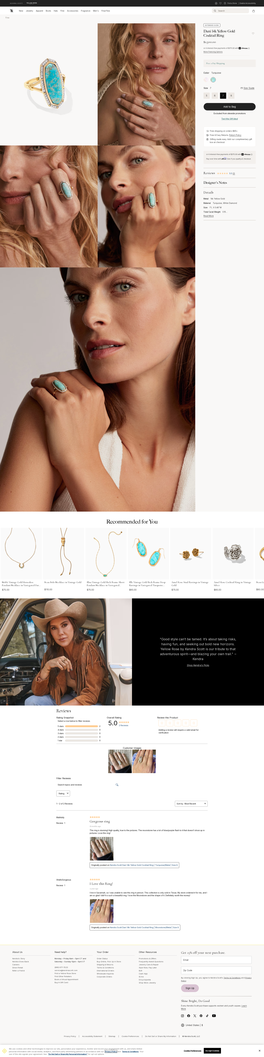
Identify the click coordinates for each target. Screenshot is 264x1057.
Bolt (140, 971)
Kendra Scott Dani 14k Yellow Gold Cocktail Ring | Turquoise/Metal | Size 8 (144, 865)
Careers (15, 964)
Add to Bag (229, 106)
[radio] (206, 79)
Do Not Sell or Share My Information (160, 1036)
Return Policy (235, 135)
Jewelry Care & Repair (149, 964)
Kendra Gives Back (20, 961)
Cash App (143, 974)
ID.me (141, 977)
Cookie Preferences (130, 1036)
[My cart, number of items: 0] (253, 10)
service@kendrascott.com (66, 970)
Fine (62, 11)
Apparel (39, 11)
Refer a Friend (18, 971)
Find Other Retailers (63, 976)
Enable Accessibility (248, 3)
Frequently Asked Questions (151, 961)
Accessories (72, 11)
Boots (48, 11)
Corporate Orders (104, 977)
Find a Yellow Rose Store (65, 973)
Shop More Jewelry (147, 983)
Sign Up (190, 988)
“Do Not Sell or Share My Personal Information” (67, 1054)
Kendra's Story (18, 958)
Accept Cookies (212, 1050)
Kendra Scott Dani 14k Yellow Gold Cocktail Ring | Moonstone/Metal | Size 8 (144, 927)
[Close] (260, 1051)
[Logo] (11, 11)
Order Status (102, 958)
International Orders (105, 971)
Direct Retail (17, 967)
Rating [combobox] (61, 793)
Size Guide (249, 88)
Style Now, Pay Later (148, 967)
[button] (162, 723)
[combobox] (194, 804)
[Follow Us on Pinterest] (201, 1016)
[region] (132, 1051)
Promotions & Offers (147, 958)
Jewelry (29, 11)
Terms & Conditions (105, 967)
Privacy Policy (70, 1036)
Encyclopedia (145, 980)
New (21, 11)
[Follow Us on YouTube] (214, 1016)
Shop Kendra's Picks (198, 665)
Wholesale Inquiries (105, 974)
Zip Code (187, 970)
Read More (209, 216)
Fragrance (85, 11)
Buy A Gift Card (61, 982)
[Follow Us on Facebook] (188, 1016)
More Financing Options (213, 52)
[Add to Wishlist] (253, 33)
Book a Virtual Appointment (66, 979)
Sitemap (111, 1036)
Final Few (105, 11)
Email (185, 960)
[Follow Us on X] (194, 1016)
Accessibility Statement (92, 1036)
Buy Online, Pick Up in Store (109, 961)
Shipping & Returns (105, 964)
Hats (56, 11)
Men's (96, 11)
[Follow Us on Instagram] (182, 1016)
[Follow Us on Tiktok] (207, 1016)
